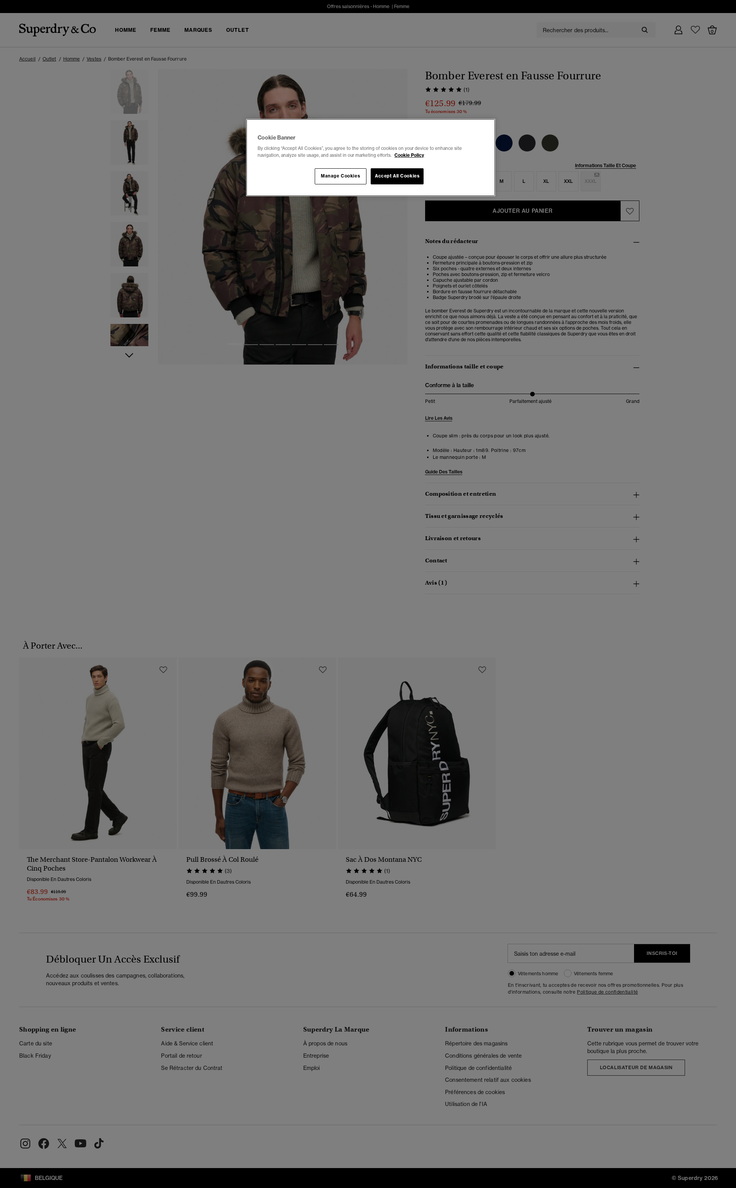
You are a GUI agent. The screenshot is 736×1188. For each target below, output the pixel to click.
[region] (370, 157)
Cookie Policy (409, 155)
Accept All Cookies (397, 176)
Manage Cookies (340, 176)
